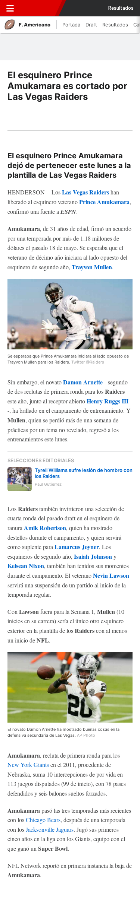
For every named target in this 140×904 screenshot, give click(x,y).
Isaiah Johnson (93, 556)
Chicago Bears (43, 820)
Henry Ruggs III (107, 401)
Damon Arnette (83, 382)
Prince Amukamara (104, 201)
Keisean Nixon (25, 565)
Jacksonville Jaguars (50, 829)
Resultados (121, 8)
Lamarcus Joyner (77, 546)
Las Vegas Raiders (85, 192)
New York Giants (28, 764)
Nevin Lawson (111, 575)
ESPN (38, 8)
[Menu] (10, 8)
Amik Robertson (45, 527)
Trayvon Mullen (92, 267)
